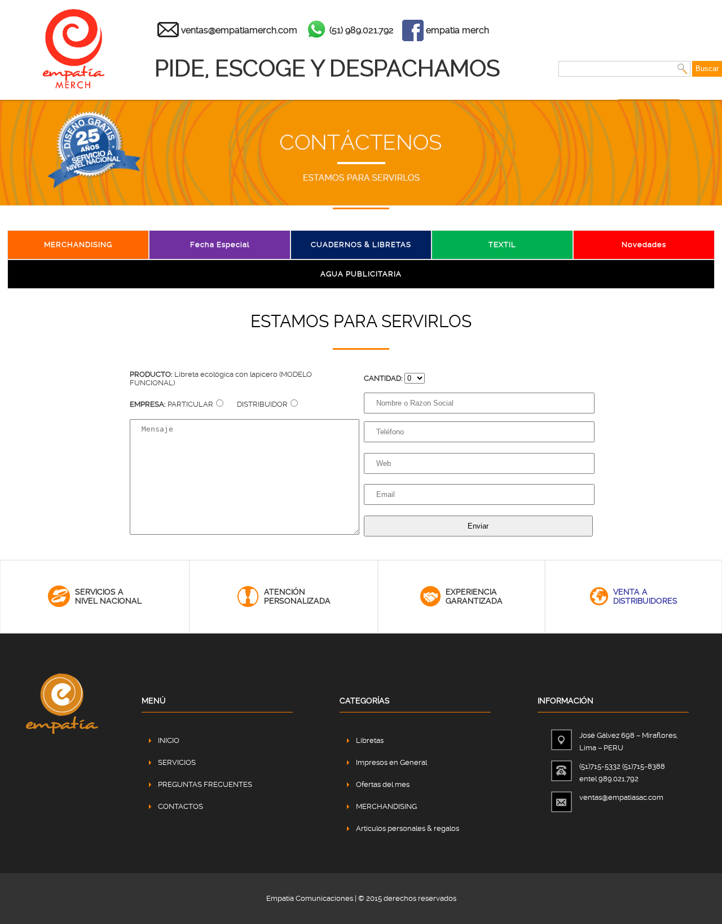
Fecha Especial (219, 244)
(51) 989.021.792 (361, 30)
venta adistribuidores (645, 596)
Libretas (370, 740)
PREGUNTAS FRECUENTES (205, 784)
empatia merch (457, 30)
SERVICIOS (177, 762)
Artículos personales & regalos (407, 828)
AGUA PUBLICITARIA (361, 274)
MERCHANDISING (78, 244)
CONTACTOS (180, 806)
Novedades (644, 244)
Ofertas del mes (383, 784)
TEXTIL (502, 244)
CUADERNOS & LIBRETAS (361, 244)
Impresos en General (391, 762)
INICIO (168, 740)
